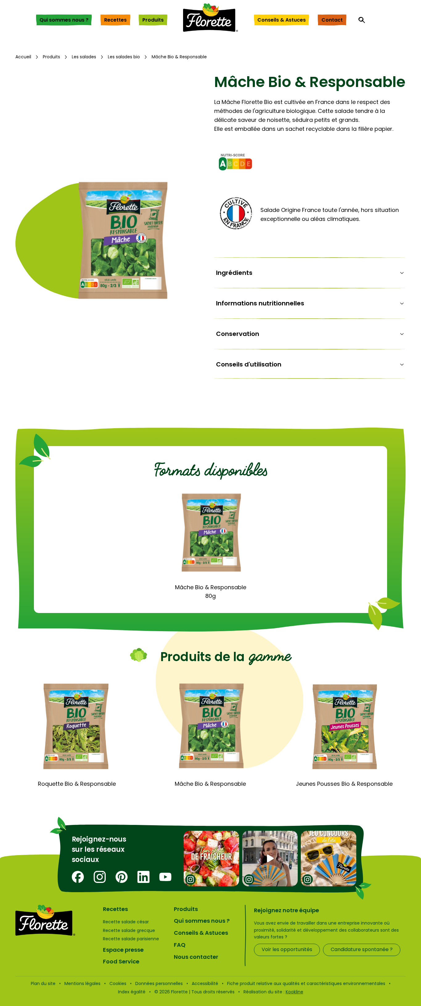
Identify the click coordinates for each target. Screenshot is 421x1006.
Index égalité (131, 992)
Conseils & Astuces (281, 19)
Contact (332, 19)
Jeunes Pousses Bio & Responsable (344, 784)
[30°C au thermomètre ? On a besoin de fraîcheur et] (211, 858)
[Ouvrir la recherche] (361, 20)
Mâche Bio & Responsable (210, 784)
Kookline (294, 992)
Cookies (117, 983)
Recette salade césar (126, 922)
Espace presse (123, 950)
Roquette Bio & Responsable (77, 784)
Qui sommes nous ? (63, 19)
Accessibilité (205, 983)
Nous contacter (196, 957)
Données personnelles (159, 983)
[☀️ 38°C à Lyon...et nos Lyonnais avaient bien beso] (269, 858)
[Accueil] (210, 17)
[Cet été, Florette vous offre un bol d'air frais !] (328, 858)
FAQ (180, 945)
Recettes (115, 19)
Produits (153, 19)
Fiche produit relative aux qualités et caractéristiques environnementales (306, 983)
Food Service (121, 961)
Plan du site (43, 983)
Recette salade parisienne (131, 939)
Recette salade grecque (129, 930)
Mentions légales (82, 983)
